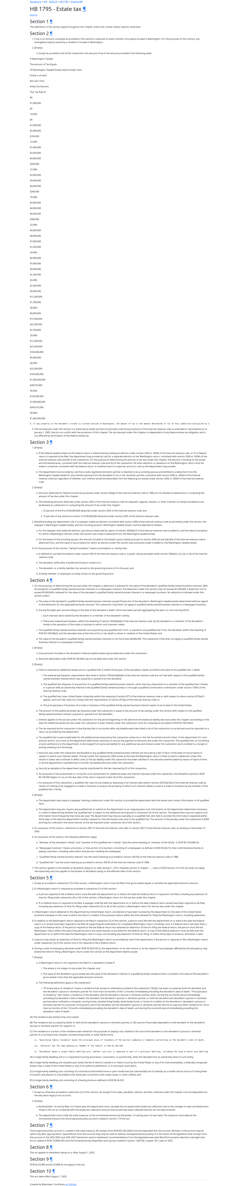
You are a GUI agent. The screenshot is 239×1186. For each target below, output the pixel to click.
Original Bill (77, 1)
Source (33, 14)
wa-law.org (35, 1)
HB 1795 (64, 1)
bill (45, 1)
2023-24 (53, 1)
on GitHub (70, 1184)
